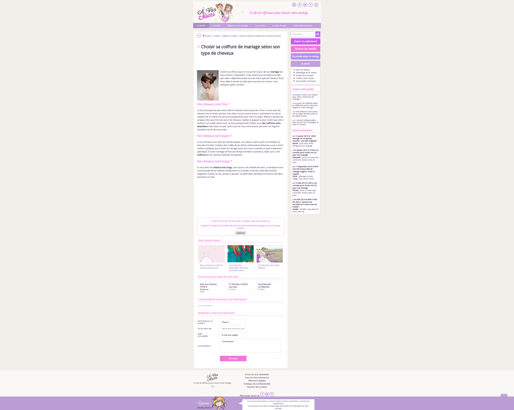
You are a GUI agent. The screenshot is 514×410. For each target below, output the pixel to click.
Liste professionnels (302, 25)
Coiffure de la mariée (305, 78)
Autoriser (240, 233)
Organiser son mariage (236, 25)
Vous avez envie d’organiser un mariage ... (304, 141)
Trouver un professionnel (305, 41)
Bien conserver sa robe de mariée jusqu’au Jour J (211, 266)
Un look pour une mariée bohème (268, 266)
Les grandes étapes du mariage (305, 56)
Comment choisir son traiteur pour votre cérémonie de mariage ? (305, 97)
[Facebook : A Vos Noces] (311, 5)
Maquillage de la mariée (306, 73)
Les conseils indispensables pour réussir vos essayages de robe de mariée (305, 122)
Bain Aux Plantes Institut (208, 285)
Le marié (214, 25)
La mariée (199, 25)
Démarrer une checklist (305, 49)
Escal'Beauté (264, 284)
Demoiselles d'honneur (306, 81)
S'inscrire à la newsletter (257, 374)
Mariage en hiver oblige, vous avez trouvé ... (305, 172)
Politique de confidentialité (257, 384)
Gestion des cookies (257, 387)
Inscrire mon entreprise (257, 377)
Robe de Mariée (303, 70)
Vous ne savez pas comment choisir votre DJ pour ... (305, 156)
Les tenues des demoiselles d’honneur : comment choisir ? (239, 268)
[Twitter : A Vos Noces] (305, 5)
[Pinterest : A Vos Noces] (300, 5)
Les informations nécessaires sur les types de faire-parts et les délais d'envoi (305, 114)
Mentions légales (257, 380)
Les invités (258, 25)
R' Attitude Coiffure (238, 284)
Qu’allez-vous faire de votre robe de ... (305, 205)
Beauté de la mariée (304, 75)
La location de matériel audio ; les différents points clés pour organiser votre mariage (305, 105)
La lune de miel (277, 25)
